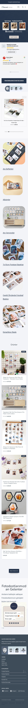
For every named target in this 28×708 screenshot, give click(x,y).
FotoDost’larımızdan (6, 682)
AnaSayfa (4, 659)
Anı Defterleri (8, 169)
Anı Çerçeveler (9, 233)
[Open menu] (25, 7)
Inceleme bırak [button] (11, 52)
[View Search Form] (22, 7)
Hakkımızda (4, 663)
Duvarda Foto (4, 679)
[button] (25, 97)
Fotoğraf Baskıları (5, 671)
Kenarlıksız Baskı (9, 332)
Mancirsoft (13, 699)
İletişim (3, 661)
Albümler (6, 200)
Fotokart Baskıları (5, 674)
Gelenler (16, 589)
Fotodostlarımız (13, 586)
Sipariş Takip (4, 665)
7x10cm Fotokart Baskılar (13, 265)
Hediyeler (4, 676)
